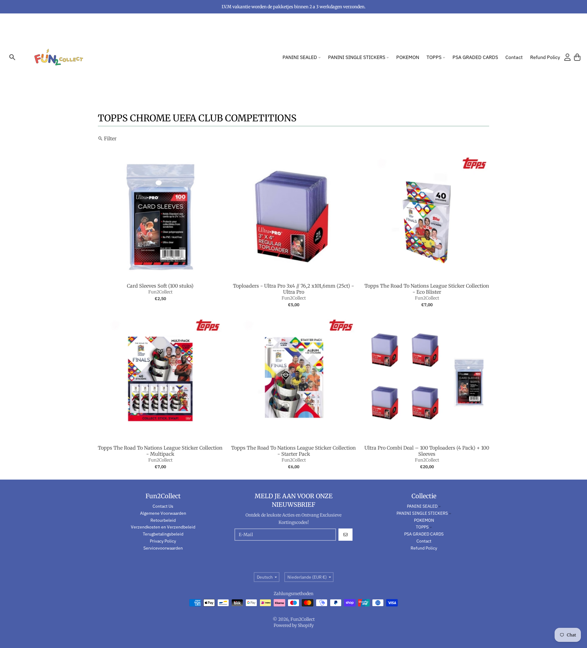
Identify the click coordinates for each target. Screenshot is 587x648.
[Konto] (567, 57)
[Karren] (577, 57)
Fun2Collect (160, 292)
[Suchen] (12, 57)
